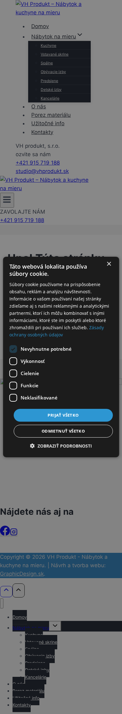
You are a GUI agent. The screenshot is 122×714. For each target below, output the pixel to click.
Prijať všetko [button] (63, 415)
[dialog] (61, 357)
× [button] (108, 264)
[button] (61, 445)
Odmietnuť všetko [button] (63, 431)
